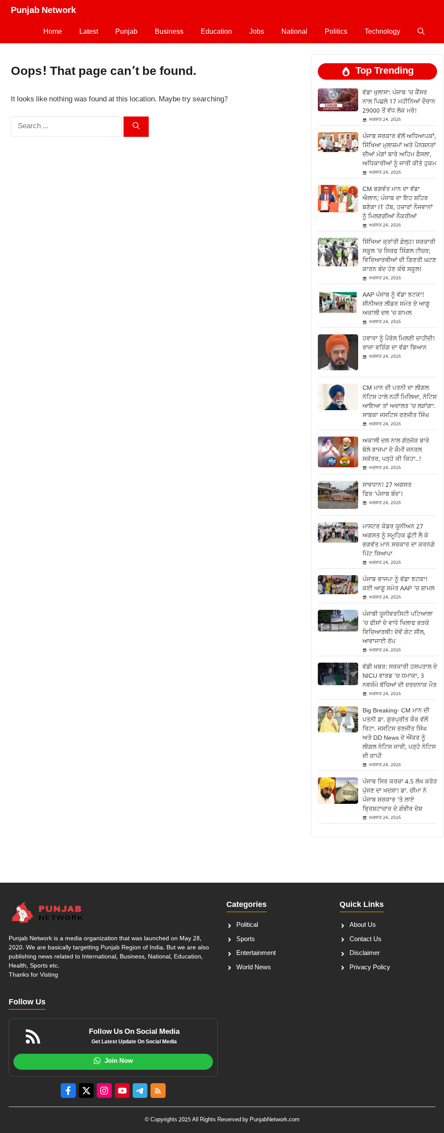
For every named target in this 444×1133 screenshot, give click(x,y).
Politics (336, 32)
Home (52, 32)
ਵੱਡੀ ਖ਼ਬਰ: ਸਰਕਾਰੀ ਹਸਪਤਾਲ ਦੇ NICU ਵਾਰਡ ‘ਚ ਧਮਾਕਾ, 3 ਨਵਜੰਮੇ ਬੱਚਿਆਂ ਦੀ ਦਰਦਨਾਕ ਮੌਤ (399, 676)
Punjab (126, 32)
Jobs (256, 32)
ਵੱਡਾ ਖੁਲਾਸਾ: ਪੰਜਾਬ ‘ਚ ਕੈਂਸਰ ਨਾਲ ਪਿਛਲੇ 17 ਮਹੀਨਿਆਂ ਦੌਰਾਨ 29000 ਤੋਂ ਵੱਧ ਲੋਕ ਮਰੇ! (398, 102)
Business (169, 32)
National (294, 32)
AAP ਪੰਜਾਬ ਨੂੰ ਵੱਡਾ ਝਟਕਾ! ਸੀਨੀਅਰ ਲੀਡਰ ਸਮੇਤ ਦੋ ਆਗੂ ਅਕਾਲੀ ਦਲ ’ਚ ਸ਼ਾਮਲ (396, 304)
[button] (421, 32)
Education (216, 32)
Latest (88, 32)
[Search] (136, 127)
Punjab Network (43, 10)
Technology (382, 32)
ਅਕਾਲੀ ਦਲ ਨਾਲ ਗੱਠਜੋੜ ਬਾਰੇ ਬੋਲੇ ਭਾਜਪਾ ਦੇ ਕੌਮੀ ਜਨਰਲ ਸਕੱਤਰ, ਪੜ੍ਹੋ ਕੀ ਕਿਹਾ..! (395, 450)
